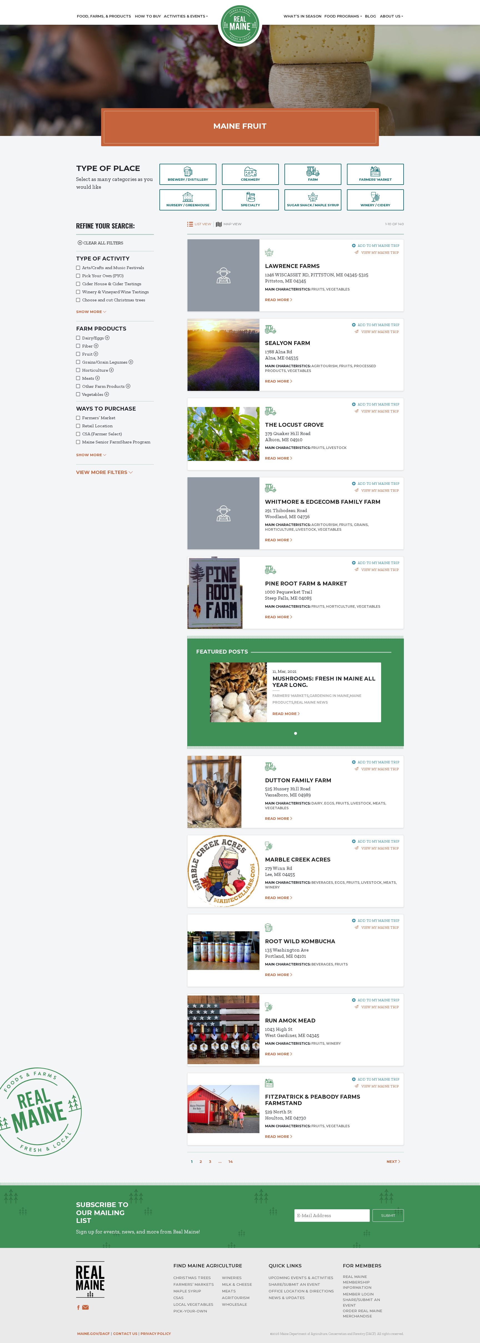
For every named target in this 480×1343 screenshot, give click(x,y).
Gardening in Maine (329, 696)
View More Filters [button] (102, 472)
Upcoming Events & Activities (301, 1277)
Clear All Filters (102, 242)
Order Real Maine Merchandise (362, 1314)
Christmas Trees (192, 1277)
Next (392, 1161)
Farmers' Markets (290, 696)
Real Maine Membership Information (357, 1282)
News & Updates (287, 1297)
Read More (277, 299)
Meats (229, 1291)
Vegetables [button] (93, 394)
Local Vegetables (193, 1304)
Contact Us (125, 1334)
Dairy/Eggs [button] (93, 338)
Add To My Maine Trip (378, 246)
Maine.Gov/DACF (93, 1334)
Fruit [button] (88, 354)
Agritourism (235, 1297)
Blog (370, 16)
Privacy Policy (156, 1334)
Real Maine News (311, 702)
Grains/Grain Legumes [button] (105, 362)
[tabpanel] (295, 687)
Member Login (358, 1294)
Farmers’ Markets (193, 1284)
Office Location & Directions (301, 1291)
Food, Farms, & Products (104, 16)
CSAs (178, 1297)
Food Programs (341, 16)
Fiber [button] (88, 346)
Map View (232, 224)
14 (230, 1161)
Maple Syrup (187, 1291)
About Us (390, 16)
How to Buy (148, 16)
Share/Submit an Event (294, 1284)
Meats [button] (88, 378)
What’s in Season (302, 16)
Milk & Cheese (237, 1284)
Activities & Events (184, 16)
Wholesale (234, 1304)
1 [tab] (295, 733)
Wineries (232, 1277)
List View (202, 224)
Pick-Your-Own (190, 1311)
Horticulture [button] (95, 370)
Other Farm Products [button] (104, 386)
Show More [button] (89, 311)
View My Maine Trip (380, 252)
